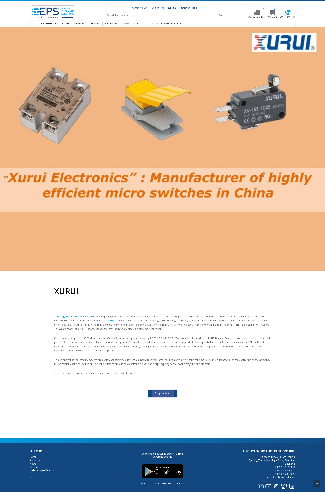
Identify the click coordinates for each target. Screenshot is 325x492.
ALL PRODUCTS (46, 23)
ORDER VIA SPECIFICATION (166, 23)
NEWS (125, 23)
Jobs (194, 7)
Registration (184, 7)
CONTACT (140, 23)
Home (33, 456)
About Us (35, 460)
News (33, 463)
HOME (65, 23)
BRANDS (79, 23)
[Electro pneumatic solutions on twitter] (284, 486)
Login (173, 7)
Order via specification (42, 470)
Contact (34, 467)
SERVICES (94, 23)
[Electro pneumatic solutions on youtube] (268, 486)
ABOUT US (111, 23)
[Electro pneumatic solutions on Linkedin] (260, 486)
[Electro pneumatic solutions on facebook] (291, 486)
